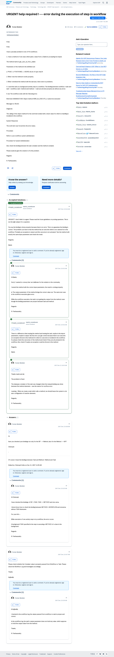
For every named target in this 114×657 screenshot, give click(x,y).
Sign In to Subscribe (97, 18)
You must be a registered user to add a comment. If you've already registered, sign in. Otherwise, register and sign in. (38, 252)
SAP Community (10, 7)
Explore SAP (96, 2)
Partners (58, 2)
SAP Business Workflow (12, 35)
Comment (67, 168)
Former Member (17, 27)
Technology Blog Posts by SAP (87, 63)
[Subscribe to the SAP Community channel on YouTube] (103, 654)
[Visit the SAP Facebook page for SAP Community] (97, 654)
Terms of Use (15, 654)
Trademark (42, 654)
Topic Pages (81, 2)
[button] (100, 27)
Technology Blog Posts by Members (88, 71)
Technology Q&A (42, 7)
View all (78, 151)
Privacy (8, 654)
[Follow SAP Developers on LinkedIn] (106, 654)
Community (17, 2)
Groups (42, 2)
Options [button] (106, 18)
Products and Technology (31, 2)
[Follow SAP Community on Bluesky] (100, 654)
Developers (50, 2)
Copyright (24, 654)
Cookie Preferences (59, 654)
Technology (33, 7)
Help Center (72, 2)
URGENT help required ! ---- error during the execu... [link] (60, 7)
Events (65, 2)
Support (49, 654)
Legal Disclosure (33, 654)
